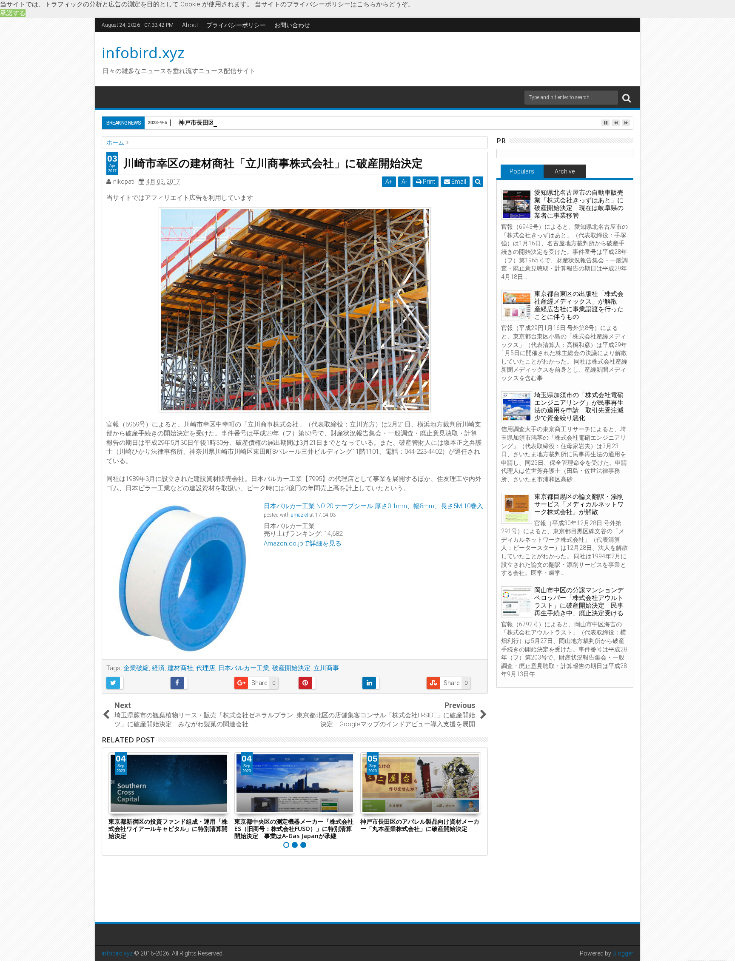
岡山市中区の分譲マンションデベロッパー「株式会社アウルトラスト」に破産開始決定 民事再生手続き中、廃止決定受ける (579, 601)
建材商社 (180, 668)
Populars (522, 171)
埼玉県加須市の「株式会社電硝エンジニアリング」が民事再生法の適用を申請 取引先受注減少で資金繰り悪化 (579, 406)
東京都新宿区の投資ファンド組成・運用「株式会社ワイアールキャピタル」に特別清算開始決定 (168, 828)
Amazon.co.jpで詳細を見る (303, 543)
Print (428, 181)
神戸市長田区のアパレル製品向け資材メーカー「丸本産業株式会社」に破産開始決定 (419, 825)
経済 (158, 668)
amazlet (299, 515)
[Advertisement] (448, 58)
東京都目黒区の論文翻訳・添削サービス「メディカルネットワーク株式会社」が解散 (579, 504)
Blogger (622, 953)
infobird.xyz (143, 53)
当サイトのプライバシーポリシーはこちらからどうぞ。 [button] (334, 4)
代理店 (205, 668)
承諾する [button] (13, 13)
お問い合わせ (292, 25)
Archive (565, 171)
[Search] (626, 98)
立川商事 (326, 668)
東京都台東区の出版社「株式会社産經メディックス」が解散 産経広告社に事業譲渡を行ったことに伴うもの (579, 305)
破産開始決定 (291, 668)
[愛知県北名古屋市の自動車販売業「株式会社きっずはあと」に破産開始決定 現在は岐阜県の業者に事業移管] (516, 204)
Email (458, 181)
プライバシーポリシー (236, 25)
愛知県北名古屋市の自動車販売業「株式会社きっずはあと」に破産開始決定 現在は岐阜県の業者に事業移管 (579, 204)
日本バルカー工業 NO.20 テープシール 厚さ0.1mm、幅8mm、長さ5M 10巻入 (373, 506)
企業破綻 (136, 668)
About (190, 25)
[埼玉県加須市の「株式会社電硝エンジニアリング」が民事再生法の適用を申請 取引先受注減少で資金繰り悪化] (516, 407)
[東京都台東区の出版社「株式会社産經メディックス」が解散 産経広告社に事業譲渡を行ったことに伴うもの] (516, 305)
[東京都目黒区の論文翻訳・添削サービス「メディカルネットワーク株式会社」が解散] (516, 508)
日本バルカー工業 (243, 668)
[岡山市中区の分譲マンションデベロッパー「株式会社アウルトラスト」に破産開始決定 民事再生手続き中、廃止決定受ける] (516, 602)
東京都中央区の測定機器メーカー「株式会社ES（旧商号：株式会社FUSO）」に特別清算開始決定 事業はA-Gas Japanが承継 (293, 828)
